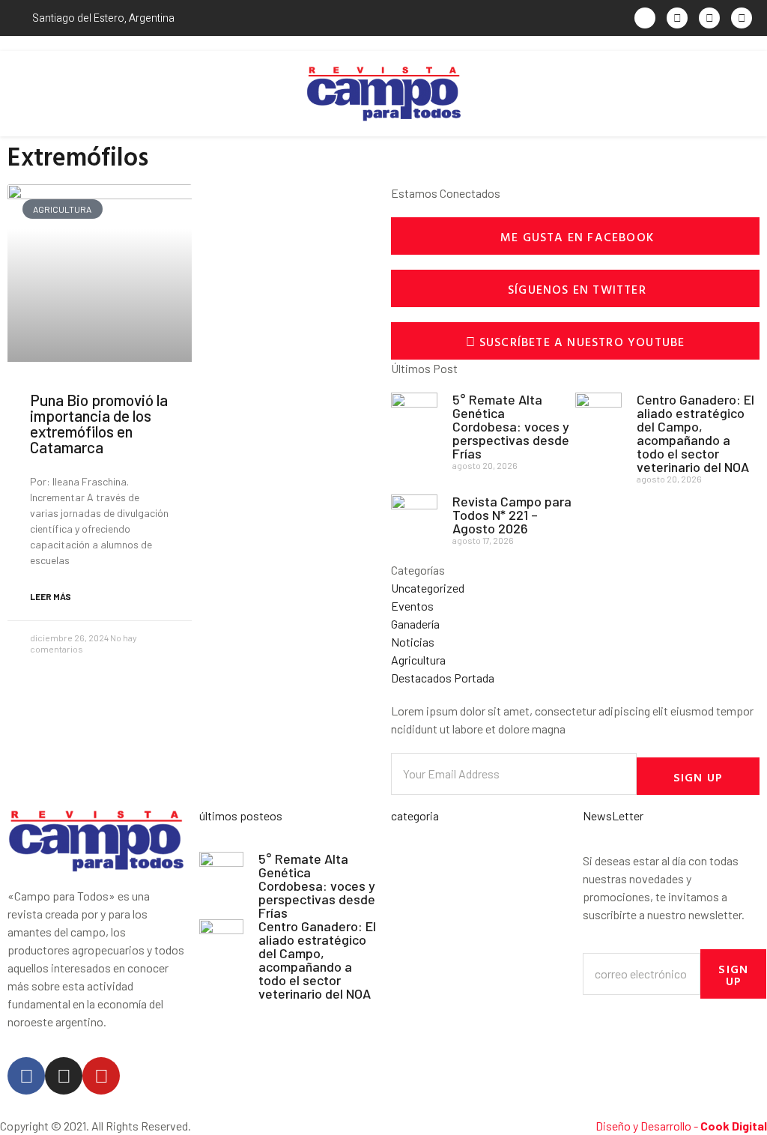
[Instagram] (63, 1076)
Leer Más (50, 596)
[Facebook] (26, 1076)
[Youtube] (101, 1076)
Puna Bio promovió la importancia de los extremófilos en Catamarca (99, 423)
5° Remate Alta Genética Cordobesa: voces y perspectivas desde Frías (510, 426)
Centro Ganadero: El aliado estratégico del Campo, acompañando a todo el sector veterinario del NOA (695, 433)
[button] (14, 94)
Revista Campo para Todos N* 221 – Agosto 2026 (512, 514)
